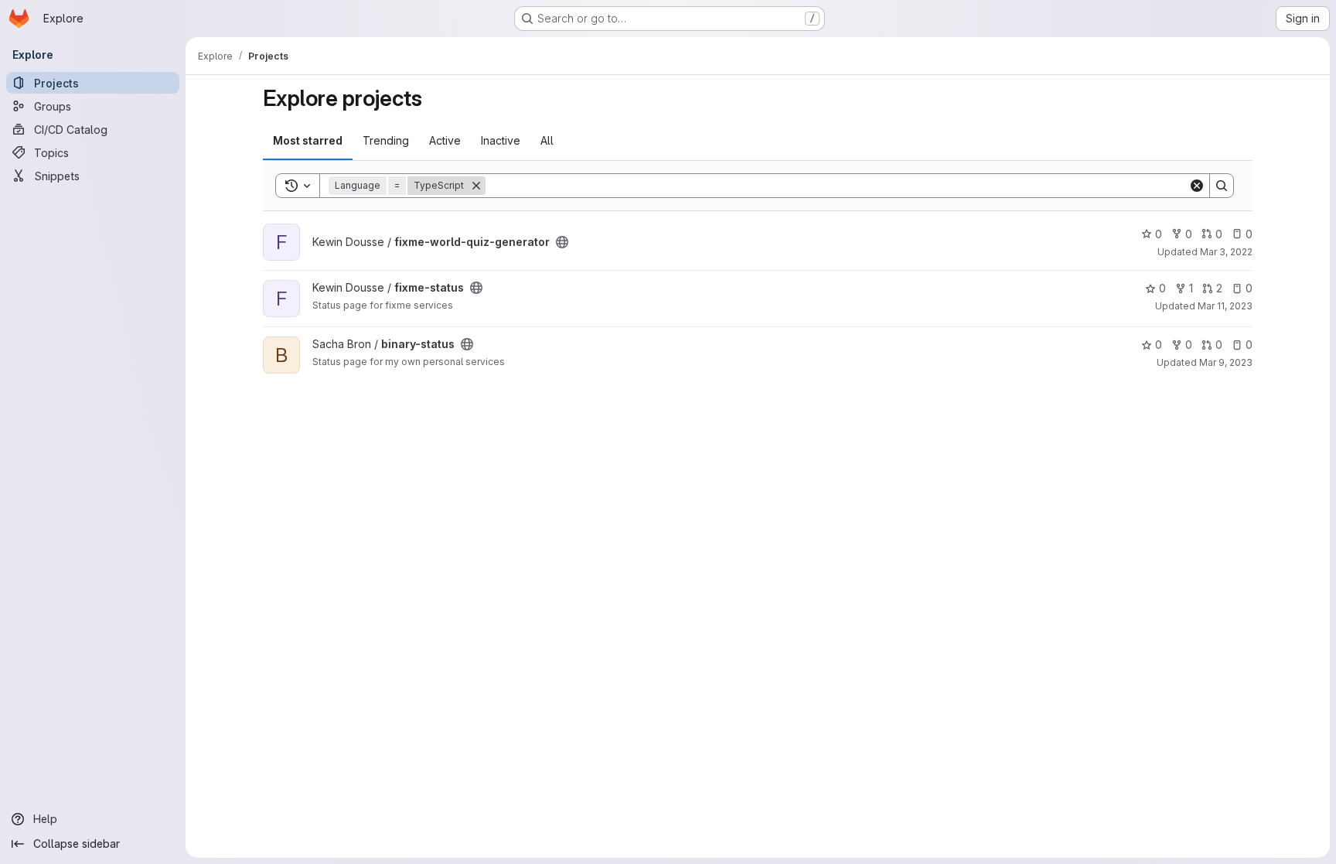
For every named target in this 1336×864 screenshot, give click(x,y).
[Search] (1221, 185)
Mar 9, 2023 (1225, 362)
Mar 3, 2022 (1226, 252)
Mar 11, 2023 (1225, 306)
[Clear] (1197, 185)
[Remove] (476, 185)
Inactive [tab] (500, 140)
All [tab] (547, 140)
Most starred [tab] (308, 140)
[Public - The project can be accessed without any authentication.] (562, 242)
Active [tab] (445, 140)
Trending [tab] (386, 140)
